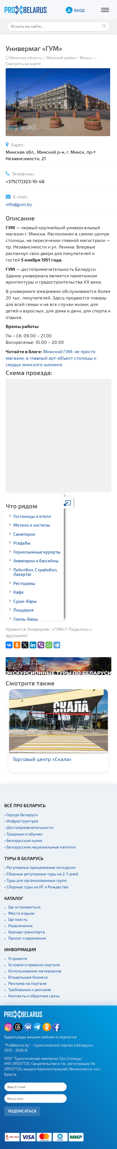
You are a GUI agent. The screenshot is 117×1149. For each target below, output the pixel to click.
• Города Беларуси (21, 814)
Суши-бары (25, 601)
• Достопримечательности (28, 827)
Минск (86, 57)
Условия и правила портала (34, 964)
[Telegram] (56, 645)
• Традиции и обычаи (23, 833)
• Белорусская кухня (23, 840)
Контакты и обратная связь (34, 995)
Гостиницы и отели (32, 516)
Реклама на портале (27, 983)
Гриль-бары (25, 618)
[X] (25, 645)
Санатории (24, 534)
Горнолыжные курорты (36, 551)
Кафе (18, 592)
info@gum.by (19, 204)
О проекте (17, 958)
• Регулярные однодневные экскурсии (40, 867)
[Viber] (40, 645)
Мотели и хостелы (31, 525)
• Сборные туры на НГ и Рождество (36, 886)
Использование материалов (34, 970)
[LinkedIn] (33, 645)
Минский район (61, 57)
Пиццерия (23, 609)
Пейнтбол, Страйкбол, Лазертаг (35, 572)
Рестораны (24, 583)
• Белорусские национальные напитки (40, 846)
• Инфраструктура (21, 820)
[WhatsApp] (48, 645)
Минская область (26, 57)
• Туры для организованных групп (35, 880)
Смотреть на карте (23, 63)
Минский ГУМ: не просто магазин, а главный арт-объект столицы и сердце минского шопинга (51, 358)
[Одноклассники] (17, 645)
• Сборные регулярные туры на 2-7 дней (41, 873)
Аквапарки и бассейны (35, 560)
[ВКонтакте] (9, 645)
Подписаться (22, 1111)
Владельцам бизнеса (28, 977)
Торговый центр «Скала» (42, 759)
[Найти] (104, 25)
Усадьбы (21, 542)
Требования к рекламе (29, 989)
